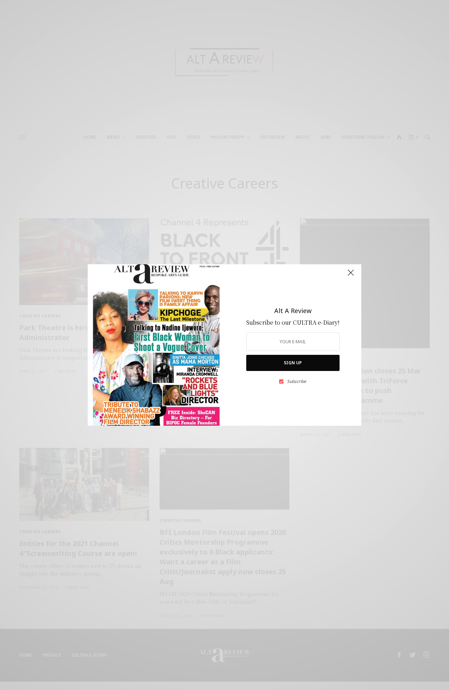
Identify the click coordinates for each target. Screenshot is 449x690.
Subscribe (296, 381)
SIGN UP (293, 363)
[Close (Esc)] (351, 275)
